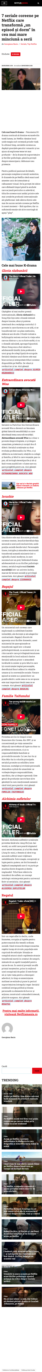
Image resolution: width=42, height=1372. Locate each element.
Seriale (23, 44)
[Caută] (38, 3)
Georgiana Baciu (11, 44)
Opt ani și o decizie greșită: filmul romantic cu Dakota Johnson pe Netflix (27, 485)
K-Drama (15, 54)
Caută (4, 1066)
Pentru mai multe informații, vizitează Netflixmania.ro (21, 1012)
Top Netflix (32, 44)
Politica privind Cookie (28, 1370)
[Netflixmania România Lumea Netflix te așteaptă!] (21, 3)
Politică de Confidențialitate (11, 1370)
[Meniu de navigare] (4, 3)
